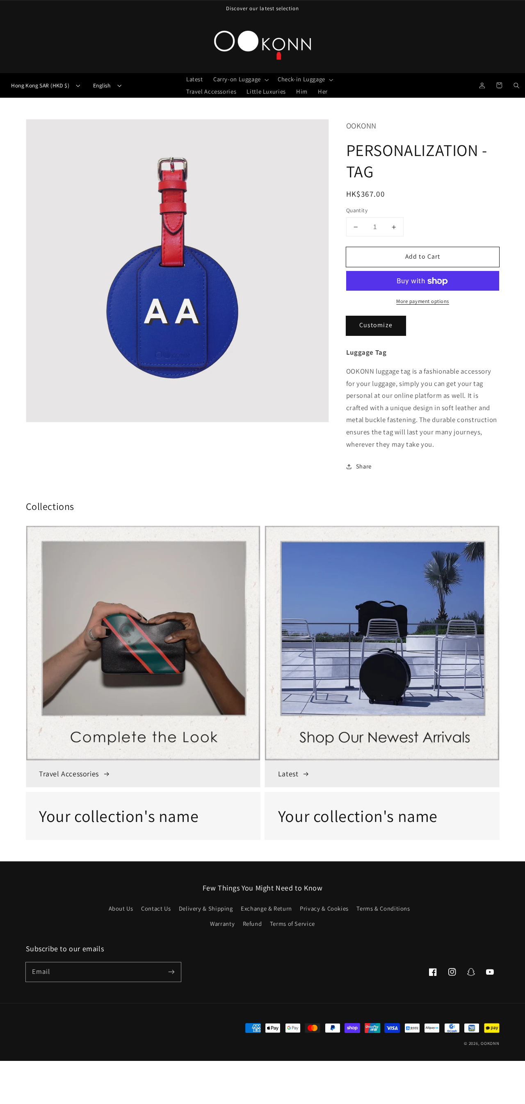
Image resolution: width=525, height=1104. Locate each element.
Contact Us (156, 908)
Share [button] (364, 467)
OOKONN (490, 1043)
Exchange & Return (266, 908)
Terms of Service (292, 923)
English (102, 85)
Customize (375, 325)
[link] (143, 816)
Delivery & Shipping (206, 908)
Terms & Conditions (383, 908)
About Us (121, 908)
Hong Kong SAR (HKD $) (40, 85)
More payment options (422, 301)
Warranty (222, 923)
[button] (240, 79)
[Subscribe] (171, 971)
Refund (252, 923)
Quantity (357, 210)
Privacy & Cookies (324, 908)
